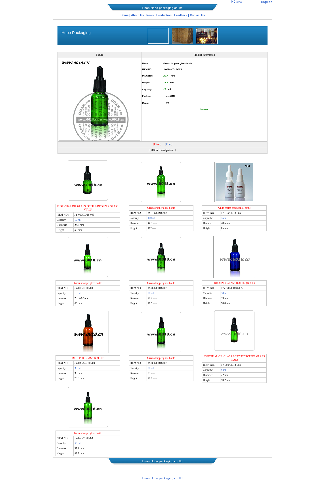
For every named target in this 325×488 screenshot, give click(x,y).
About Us (137, 15)
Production (164, 15)
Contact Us (197, 15)
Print (168, 144)
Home (124, 15)
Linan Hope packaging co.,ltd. (163, 478)
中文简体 (236, 2)
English (266, 2)
